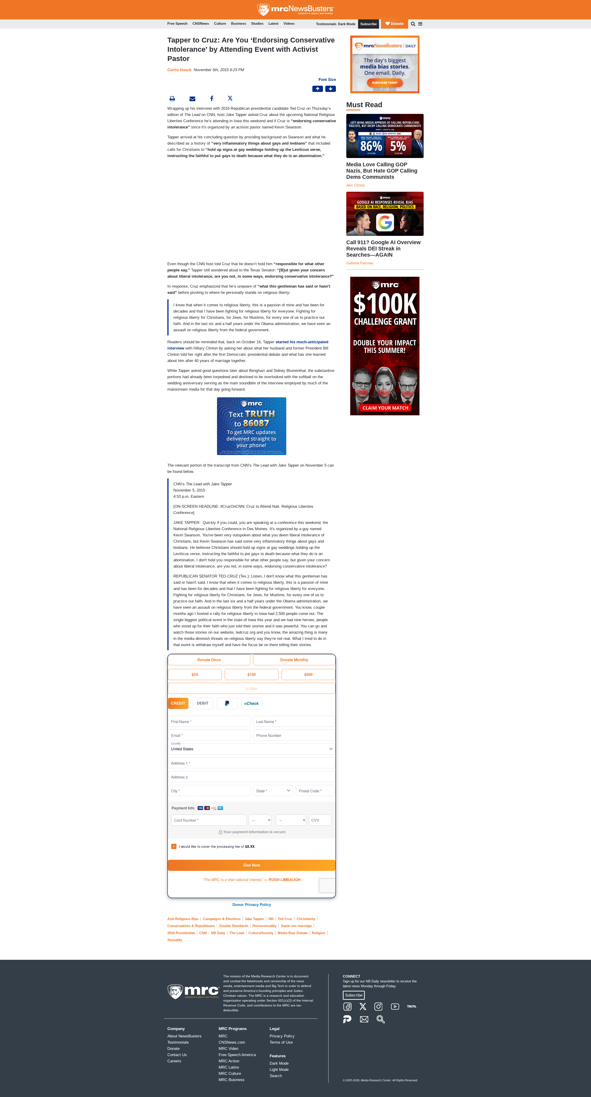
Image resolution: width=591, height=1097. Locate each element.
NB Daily (218, 933)
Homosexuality (265, 926)
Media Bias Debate (293, 933)
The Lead (236, 933)
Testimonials (326, 24)
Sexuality (174, 940)
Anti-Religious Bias (183, 919)
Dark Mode (347, 24)
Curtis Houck (179, 70)
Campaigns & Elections (222, 919)
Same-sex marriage (296, 926)
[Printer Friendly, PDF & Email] (192, 99)
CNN (203, 933)
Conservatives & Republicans (191, 926)
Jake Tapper (254, 919)
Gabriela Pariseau (359, 263)
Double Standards (233, 926)
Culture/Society (260, 933)
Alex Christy (355, 185)
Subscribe (368, 24)
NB (271, 919)
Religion (318, 933)
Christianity (306, 919)
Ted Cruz (285, 919)
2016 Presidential (181, 933)
